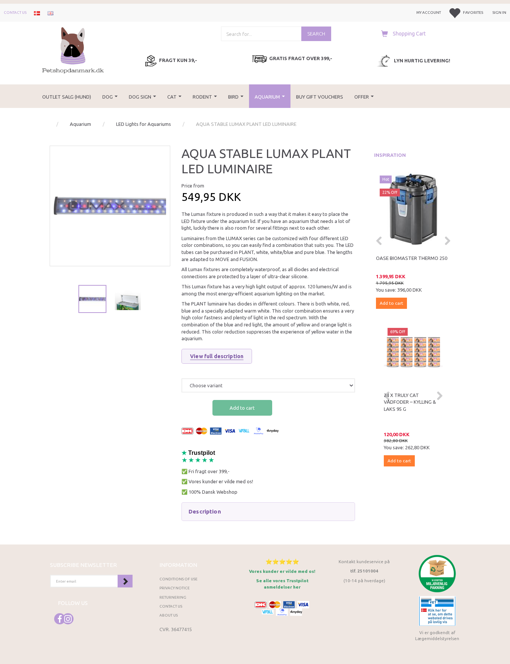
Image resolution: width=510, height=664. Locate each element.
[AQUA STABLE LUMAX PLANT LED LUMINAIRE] (110, 206)
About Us (168, 615)
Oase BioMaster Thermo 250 (411, 258)
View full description (216, 356)
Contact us (15, 12)
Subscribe (125, 581)
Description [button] (205, 511)
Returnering (172, 597)
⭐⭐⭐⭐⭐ (282, 561)
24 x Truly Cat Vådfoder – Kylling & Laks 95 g (410, 402)
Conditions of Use (178, 579)
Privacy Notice (174, 588)
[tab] (268, 512)
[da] (37, 13)
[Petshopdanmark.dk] (73, 49)
